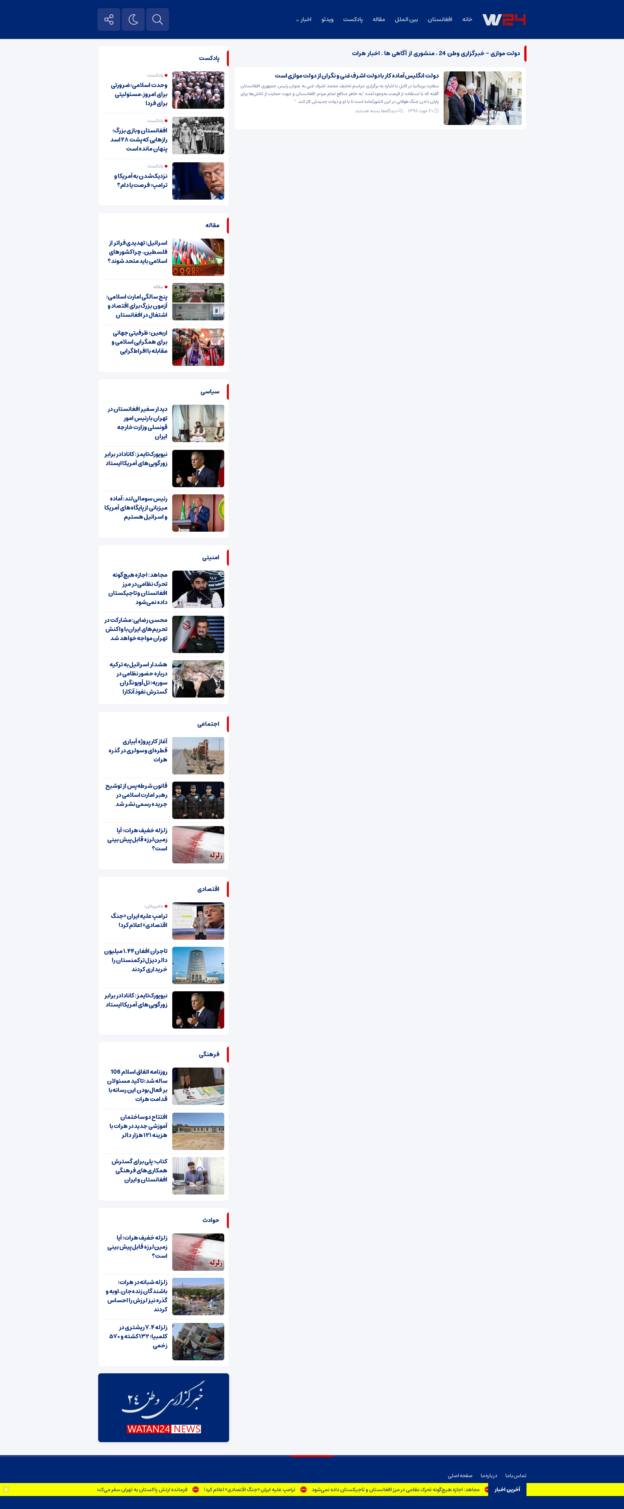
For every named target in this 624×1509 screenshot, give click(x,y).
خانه (467, 19)
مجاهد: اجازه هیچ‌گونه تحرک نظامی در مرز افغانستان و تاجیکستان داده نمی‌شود (421, 1489)
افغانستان (440, 19)
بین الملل (406, 19)
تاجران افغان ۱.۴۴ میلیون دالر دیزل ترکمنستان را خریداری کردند (135, 960)
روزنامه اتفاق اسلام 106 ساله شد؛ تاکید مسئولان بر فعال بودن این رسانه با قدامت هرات (137, 1086)
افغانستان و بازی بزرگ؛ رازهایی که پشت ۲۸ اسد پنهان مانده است (138, 140)
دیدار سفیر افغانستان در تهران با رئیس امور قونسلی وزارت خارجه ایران (137, 423)
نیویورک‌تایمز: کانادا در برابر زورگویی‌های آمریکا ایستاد (135, 459)
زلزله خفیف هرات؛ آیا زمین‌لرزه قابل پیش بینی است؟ (137, 839)
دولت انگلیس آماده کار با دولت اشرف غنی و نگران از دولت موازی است (357, 75)
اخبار (306, 19)
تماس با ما (515, 1475)
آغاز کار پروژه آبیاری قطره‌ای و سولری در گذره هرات (138, 750)
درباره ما (489, 1475)
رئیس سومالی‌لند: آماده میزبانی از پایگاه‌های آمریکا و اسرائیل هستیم (135, 508)
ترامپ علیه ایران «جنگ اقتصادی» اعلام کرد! (275, 1489)
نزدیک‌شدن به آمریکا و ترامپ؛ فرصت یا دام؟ (140, 181)
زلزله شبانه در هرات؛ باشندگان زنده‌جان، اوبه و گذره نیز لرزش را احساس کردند (136, 1296)
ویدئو (327, 19)
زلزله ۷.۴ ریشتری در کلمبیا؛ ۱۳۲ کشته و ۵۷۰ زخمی (138, 1336)
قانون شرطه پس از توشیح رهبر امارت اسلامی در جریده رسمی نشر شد (136, 795)
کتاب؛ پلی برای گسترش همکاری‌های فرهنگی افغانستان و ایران (139, 1170)
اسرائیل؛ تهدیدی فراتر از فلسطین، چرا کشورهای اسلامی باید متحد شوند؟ (137, 252)
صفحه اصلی (460, 1475)
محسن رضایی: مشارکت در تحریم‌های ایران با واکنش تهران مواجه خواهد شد (135, 629)
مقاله (378, 19)
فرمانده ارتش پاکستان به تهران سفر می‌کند (167, 1489)
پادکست (353, 19)
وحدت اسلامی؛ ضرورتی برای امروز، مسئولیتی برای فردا (139, 94)
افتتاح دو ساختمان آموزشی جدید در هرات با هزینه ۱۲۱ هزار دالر (138, 1126)
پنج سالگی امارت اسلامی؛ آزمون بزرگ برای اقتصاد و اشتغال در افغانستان (136, 306)
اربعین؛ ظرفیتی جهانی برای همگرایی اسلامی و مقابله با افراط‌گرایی (139, 342)
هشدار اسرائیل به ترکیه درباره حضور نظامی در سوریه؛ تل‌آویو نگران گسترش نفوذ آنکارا (138, 678)
